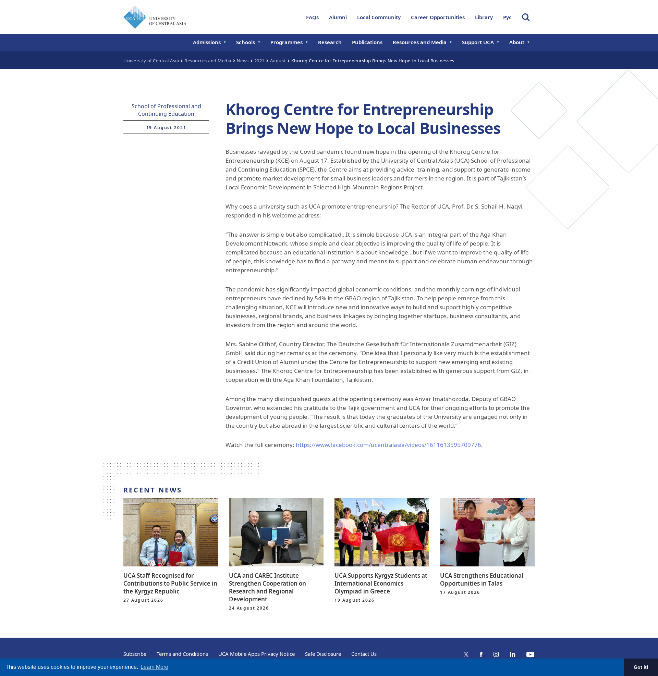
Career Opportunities (438, 17)
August (278, 61)
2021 (259, 61)
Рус (507, 17)
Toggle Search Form (526, 17)
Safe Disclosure (323, 653)
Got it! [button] (641, 667)
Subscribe (134, 653)
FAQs (312, 17)
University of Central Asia (151, 61)
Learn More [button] (154, 667)
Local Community (379, 17)
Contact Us (364, 653)
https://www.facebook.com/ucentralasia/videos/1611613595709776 (388, 445)
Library (484, 17)
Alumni (338, 17)
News (243, 61)
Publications (367, 42)
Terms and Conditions (182, 653)
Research (330, 42)
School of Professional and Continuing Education (166, 109)
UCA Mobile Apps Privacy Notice (256, 653)
